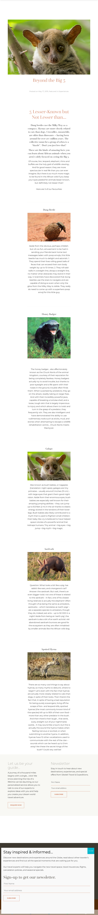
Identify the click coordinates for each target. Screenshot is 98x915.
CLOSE (90, 851)
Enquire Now (16, 805)
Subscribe (58, 794)
